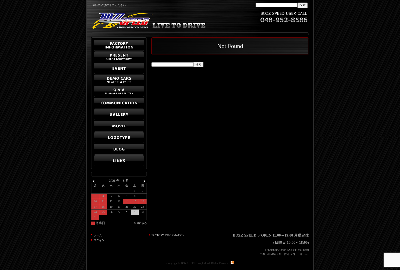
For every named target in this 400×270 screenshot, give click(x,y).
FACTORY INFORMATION (167, 235)
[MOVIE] (119, 126)
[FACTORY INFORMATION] (119, 45)
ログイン (99, 240)
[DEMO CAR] (119, 80)
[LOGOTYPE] (119, 137)
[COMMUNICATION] (119, 103)
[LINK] (119, 160)
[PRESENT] (119, 56)
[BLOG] (119, 149)
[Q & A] (119, 91)
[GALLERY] (119, 114)
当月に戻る (140, 223)
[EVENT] (119, 68)
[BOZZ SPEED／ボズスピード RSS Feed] (232, 263)
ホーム (98, 235)
